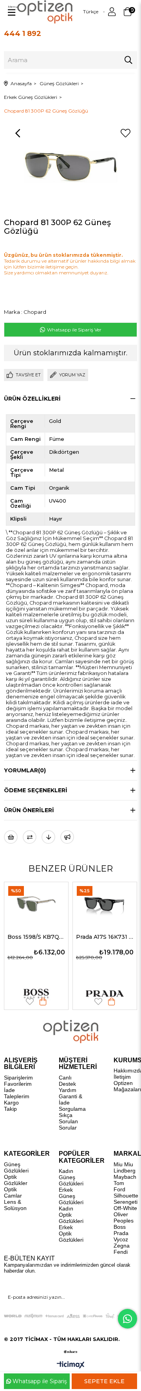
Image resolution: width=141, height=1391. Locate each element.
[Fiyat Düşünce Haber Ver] (48, 837)
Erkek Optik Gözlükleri (71, 1233)
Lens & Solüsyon (15, 1205)
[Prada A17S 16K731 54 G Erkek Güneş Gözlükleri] (45, 903)
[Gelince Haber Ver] (67, 837)
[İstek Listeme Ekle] (11, 837)
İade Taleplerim (16, 1093)
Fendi (121, 1252)
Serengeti (125, 1202)
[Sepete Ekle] (51, 1001)
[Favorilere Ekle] (125, 133)
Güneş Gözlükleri (16, 1167)
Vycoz (121, 1239)
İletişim (122, 1077)
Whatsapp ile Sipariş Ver (73, 330)
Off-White (125, 1208)
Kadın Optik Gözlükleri (71, 1214)
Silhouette (126, 1195)
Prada (121, 1233)
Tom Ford (119, 1186)
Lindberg (125, 1170)
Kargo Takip (11, 1105)
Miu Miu (123, 1164)
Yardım (67, 1090)
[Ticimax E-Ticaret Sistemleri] (71, 1365)
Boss (120, 1227)
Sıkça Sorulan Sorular (68, 1121)
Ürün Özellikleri (32, 398)
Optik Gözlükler (15, 1180)
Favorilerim (18, 1084)
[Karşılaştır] (29, 837)
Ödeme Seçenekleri (35, 790)
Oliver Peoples (124, 1217)
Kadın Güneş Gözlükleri (71, 1177)
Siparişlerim (18, 1077)
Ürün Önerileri (29, 810)
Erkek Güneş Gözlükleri (71, 1196)
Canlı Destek (67, 1080)
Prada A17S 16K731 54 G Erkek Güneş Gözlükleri (45, 936)
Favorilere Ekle (38, 1001)
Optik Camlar (13, 1192)
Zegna (122, 1245)
